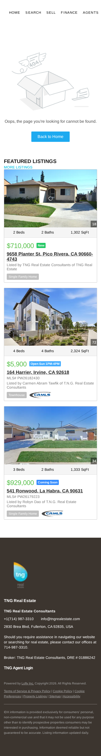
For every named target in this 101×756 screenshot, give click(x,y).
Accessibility (71, 696)
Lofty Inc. (27, 683)
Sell (51, 12)
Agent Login (23, 668)
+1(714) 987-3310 (19, 619)
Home (14, 12)
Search (33, 12)
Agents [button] (91, 12)
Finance (69, 12)
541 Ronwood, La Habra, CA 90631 (45, 490)
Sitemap (55, 696)
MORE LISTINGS (18, 167)
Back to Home (50, 136)
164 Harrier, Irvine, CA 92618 (38, 372)
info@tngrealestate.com (60, 619)
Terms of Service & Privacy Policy (27, 691)
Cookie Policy (62, 691)
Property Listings (35, 696)
